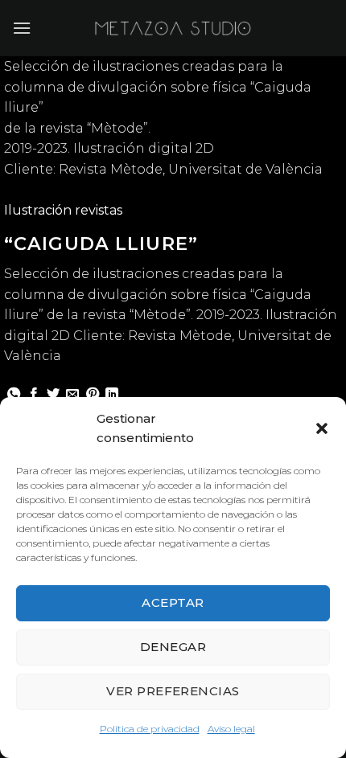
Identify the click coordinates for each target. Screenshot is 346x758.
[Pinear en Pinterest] (92, 394)
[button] (322, 428)
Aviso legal (231, 729)
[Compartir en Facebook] (33, 394)
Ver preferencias (172, 691)
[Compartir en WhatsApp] (13, 394)
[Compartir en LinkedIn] (111, 394)
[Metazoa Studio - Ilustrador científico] (173, 28)
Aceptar (173, 602)
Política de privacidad (150, 729)
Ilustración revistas (63, 210)
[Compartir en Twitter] (53, 394)
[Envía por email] (72, 394)
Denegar (173, 646)
